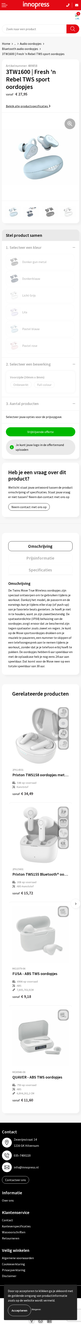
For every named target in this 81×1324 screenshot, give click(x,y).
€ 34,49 (22, 793)
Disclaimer (9, 1276)
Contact (7, 1220)
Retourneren (10, 1238)
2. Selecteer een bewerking (28, 364)
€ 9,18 (21, 996)
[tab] (40, 546)
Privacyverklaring (13, 1270)
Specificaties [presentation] (40, 570)
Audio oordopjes (30, 44)
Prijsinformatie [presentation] (40, 558)
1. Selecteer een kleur (23, 247)
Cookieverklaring (13, 1264)
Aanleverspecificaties (16, 1226)
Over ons (8, 1200)
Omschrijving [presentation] (40, 546)
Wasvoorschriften (13, 1232)
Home (6, 44)
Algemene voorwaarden (18, 1258)
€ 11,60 (22, 1099)
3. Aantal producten (22, 403)
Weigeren (36, 1309)
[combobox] (34, 28)
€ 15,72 (22, 892)
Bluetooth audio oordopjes (20, 49)
